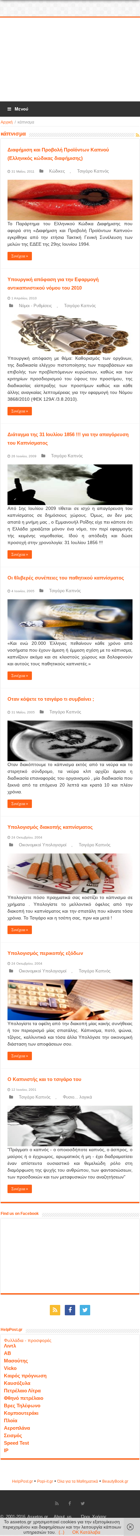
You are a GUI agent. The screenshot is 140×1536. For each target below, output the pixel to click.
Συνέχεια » (19, 256)
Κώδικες (57, 171)
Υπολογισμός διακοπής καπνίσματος (50, 827)
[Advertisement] (70, 59)
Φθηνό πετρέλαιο (23, 1398)
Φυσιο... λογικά (77, 1097)
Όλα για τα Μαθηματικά (77, 1481)
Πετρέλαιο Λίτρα (22, 1390)
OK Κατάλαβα (86, 1532)
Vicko (10, 1368)
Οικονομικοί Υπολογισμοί (42, 844)
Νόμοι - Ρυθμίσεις (35, 305)
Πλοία (10, 1420)
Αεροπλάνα (17, 1428)
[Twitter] (85, 1310)
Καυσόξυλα (17, 1383)
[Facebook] (70, 1310)
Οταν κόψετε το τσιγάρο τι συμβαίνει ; (50, 699)
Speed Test (16, 1443)
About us (63, 1517)
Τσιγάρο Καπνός (93, 171)
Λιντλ (10, 1345)
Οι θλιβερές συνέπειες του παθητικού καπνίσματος (65, 577)
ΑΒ (7, 1353)
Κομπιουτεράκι (21, 1413)
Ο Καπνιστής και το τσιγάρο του (44, 1079)
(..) (61, 1532)
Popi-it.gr (45, 1481)
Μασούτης (16, 1360)
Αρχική (7, 122)
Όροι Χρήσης (93, 1517)
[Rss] (55, 1310)
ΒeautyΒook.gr (115, 1481)
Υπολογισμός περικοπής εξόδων (45, 953)
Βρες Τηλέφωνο (22, 1405)
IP (6, 1450)
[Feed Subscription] (137, 135)
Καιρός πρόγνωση (25, 1375)
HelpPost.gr (22, 1481)
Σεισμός (13, 1435)
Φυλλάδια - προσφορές (27, 1340)
